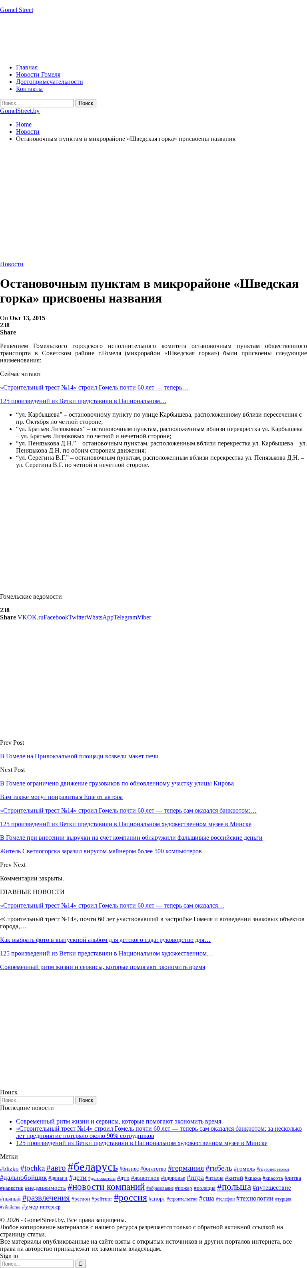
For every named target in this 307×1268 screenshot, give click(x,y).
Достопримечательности (49, 81)
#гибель (218, 1168)
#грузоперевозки (273, 1169)
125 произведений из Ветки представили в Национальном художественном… (106, 953)
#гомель (244, 1168)
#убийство (10, 1207)
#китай (234, 1178)
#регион (81, 1199)
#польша (234, 1187)
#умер (30, 1206)
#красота (273, 1178)
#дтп (123, 1178)
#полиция (204, 1188)
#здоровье (173, 1178)
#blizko (9, 1168)
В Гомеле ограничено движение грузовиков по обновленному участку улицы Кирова (117, 783)
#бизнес (129, 1169)
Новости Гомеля (38, 74)
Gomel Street (16, 9)
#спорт (157, 1198)
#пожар (183, 1188)
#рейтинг (102, 1199)
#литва (293, 1178)
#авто (56, 1168)
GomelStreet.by (20, 110)
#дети (78, 1177)
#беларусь (93, 1166)
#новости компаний (106, 1187)
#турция (283, 1199)
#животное (145, 1177)
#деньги (58, 1178)
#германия (186, 1167)
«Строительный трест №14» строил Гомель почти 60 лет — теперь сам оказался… (112, 905)
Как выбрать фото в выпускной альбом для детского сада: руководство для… (105, 939)
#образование (159, 1188)
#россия (130, 1197)
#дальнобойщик (23, 1177)
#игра (195, 1177)
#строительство (182, 1199)
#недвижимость (45, 1188)
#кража (253, 1178)
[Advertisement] (145, 38)
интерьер (50, 1207)
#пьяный (10, 1199)
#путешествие (272, 1187)
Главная (27, 67)
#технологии (254, 1198)
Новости (12, 264)
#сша (206, 1198)
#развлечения (46, 1198)
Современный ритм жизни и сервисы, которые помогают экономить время (102, 966)
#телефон (225, 1199)
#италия (214, 1178)
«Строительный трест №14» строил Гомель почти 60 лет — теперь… (94, 387)
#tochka (32, 1168)
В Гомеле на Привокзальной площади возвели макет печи (79, 756)
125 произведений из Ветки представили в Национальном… (83, 401)
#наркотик (11, 1188)
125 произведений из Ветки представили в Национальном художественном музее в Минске (141, 1142)
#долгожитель (102, 1178)
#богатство (153, 1168)
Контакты (29, 88)
